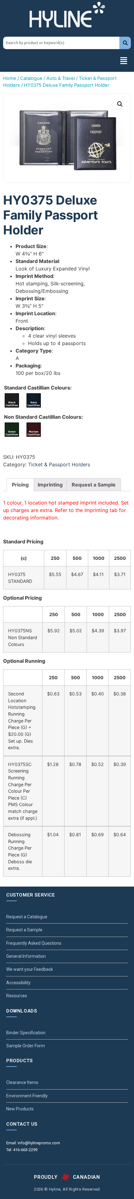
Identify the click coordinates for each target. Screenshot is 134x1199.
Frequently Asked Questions (33, 943)
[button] (67, 61)
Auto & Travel (60, 78)
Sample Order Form (25, 1045)
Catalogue (31, 78)
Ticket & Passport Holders (59, 464)
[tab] (20, 484)
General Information (26, 956)
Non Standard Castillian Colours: (43, 417)
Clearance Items (22, 1082)
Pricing (20, 485)
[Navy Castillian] (33, 400)
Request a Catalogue (26, 916)
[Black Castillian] (12, 400)
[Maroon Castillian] (33, 429)
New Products (20, 1108)
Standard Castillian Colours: (38, 388)
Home (9, 78)
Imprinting (50, 485)
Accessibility (18, 982)
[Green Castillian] (12, 429)
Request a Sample (94, 485)
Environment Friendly (27, 1095)
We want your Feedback (29, 969)
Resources (16, 995)
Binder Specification (25, 1032)
